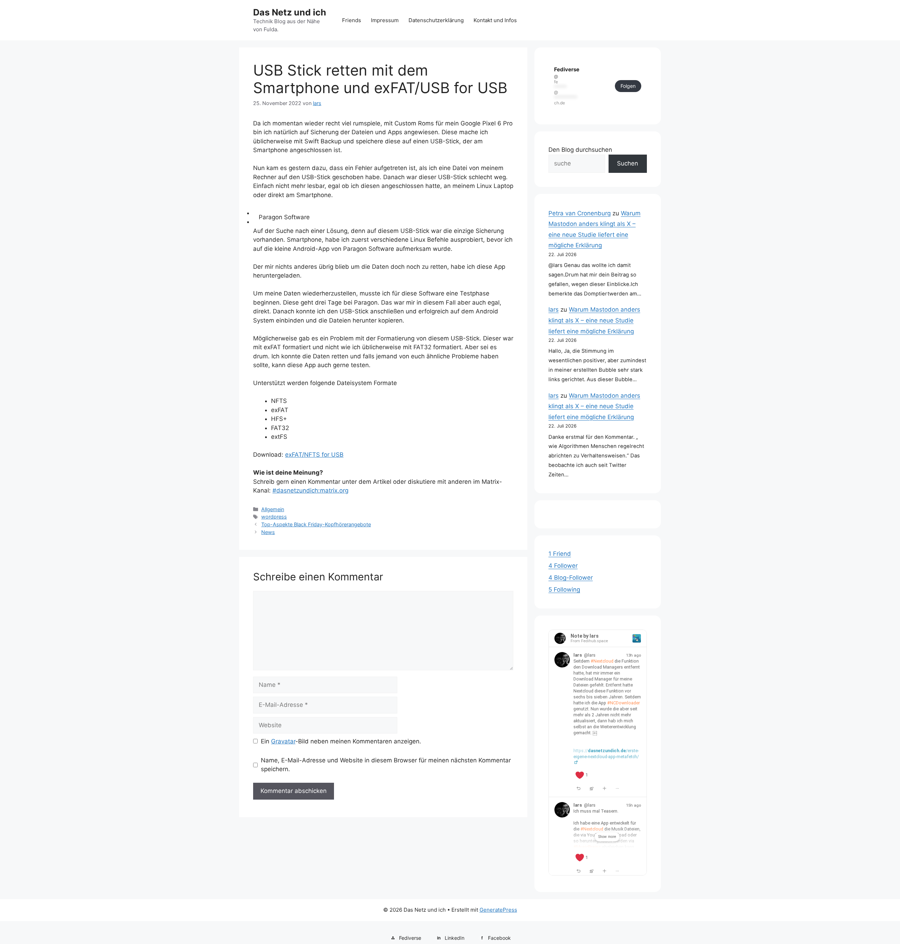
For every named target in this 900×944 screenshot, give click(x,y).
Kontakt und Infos (495, 20)
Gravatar (283, 741)
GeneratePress (498, 909)
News (268, 532)
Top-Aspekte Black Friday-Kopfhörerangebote (316, 524)
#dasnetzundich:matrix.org (310, 490)
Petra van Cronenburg (579, 213)
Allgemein (272, 509)
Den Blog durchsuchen (580, 149)
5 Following (564, 589)
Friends (351, 20)
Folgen (628, 86)
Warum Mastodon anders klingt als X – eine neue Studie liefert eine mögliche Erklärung (594, 320)
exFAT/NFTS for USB (314, 454)
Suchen (627, 163)
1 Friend (559, 553)
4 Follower (563, 565)
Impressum (385, 20)
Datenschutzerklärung (436, 20)
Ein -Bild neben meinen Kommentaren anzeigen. (341, 741)
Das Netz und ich (289, 12)
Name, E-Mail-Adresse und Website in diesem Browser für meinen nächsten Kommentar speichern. (386, 765)
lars (553, 309)
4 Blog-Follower (570, 577)
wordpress (274, 517)
